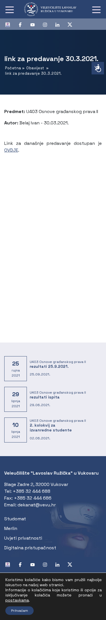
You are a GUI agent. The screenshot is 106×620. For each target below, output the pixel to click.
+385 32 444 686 (32, 498)
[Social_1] (10, 24)
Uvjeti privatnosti (23, 538)
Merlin (10, 528)
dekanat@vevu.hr (37, 505)
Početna (13, 68)
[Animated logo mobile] (53, 9)
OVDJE (11, 150)
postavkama (17, 600)
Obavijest (35, 68)
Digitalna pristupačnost (30, 548)
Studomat (15, 519)
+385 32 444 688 (31, 491)
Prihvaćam (19, 610)
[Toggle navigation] (9, 9)
